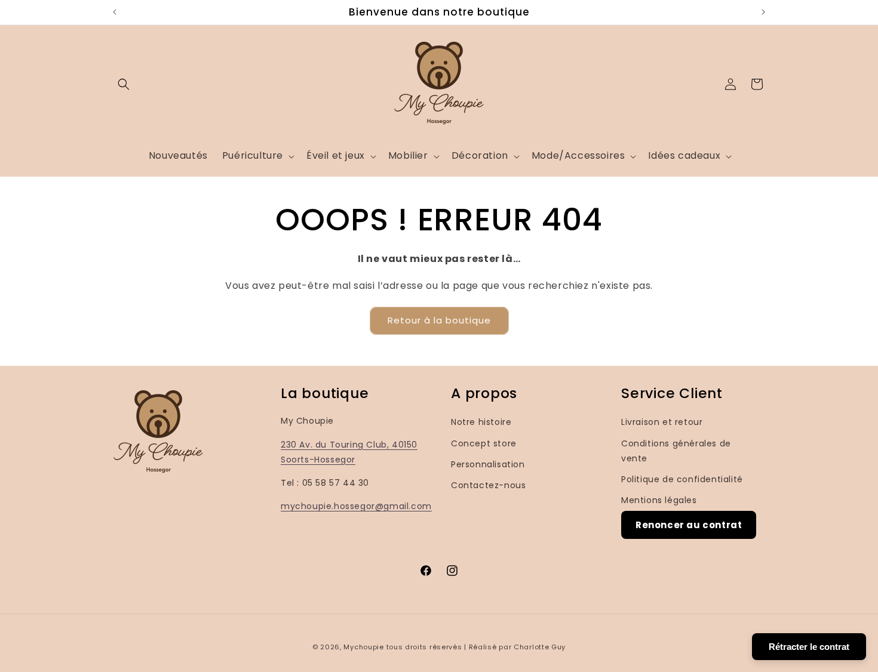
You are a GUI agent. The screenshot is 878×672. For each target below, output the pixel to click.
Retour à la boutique (439, 320)
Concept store (484, 443)
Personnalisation (488, 464)
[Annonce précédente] (115, 12)
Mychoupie (363, 647)
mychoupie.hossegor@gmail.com (356, 506)
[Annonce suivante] (763, 12)
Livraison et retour (661, 423)
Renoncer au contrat (689, 525)
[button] (123, 84)
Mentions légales (659, 500)
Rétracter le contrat (809, 647)
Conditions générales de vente (676, 450)
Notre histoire (481, 423)
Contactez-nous (488, 485)
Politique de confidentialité (682, 479)
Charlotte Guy (540, 647)
